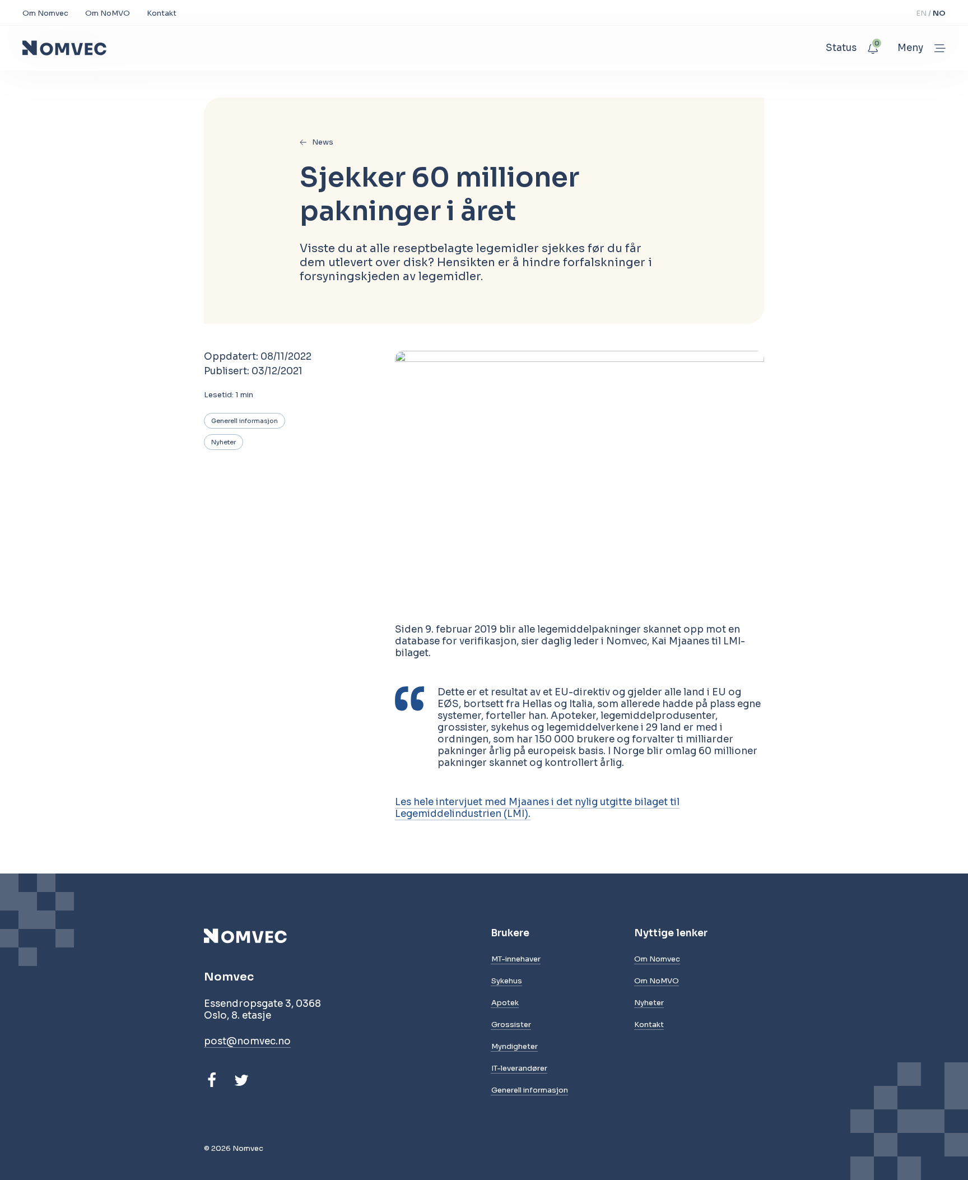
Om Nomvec (45, 13)
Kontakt (161, 13)
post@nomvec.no (247, 1041)
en (922, 13)
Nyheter (223, 442)
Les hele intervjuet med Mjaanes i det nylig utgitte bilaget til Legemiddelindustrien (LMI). (537, 808)
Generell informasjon (244, 421)
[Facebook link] (212, 1080)
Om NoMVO (107, 13)
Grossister (511, 1024)
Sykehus (506, 981)
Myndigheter (514, 1046)
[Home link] (64, 48)
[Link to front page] (262, 936)
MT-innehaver (516, 959)
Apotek (505, 1002)
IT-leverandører (519, 1068)
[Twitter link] (241, 1080)
